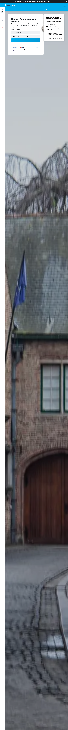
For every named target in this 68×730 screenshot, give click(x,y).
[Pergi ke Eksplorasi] (2, 20)
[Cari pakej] (2, 17)
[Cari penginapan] (2, 12)
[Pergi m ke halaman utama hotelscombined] (10, 5)
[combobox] (15, 29)
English (48, 1)
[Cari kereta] (2, 14)
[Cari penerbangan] (2, 9)
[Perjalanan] (2, 24)
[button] (66, 1)
